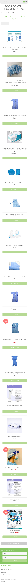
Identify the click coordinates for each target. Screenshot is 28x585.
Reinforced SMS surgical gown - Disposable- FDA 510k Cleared (14, 48)
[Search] (4, 2)
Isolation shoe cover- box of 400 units (14, 245)
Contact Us (3, 572)
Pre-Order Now (14, 347)
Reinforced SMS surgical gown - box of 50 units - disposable (15, 116)
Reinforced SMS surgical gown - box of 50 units (14, 276)
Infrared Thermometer (14, 499)
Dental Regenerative (14, 7)
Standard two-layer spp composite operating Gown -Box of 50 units (14, 340)
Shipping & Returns (5, 574)
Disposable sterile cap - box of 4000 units (14, 182)
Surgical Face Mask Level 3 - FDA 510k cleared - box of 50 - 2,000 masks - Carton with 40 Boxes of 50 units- (14, 150)
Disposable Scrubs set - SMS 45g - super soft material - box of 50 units (14, 373)
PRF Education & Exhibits (6, 569)
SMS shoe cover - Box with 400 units (14, 214)
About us (3, 567)
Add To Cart (14, 56)
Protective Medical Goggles (14, 436)
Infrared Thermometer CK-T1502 (14, 405)
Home (2, 571)
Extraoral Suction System (14, 530)
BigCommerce (10, 583)
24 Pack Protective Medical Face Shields (14, 467)
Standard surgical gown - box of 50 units (15, 308)
